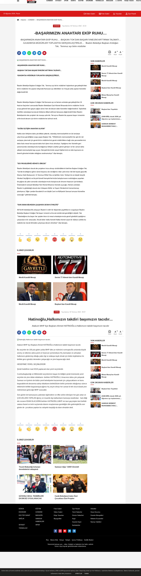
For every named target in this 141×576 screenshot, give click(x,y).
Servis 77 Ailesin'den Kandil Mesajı (69, 277)
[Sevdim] (37, 236)
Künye (61, 540)
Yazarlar (118, 14)
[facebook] (19, 53)
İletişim (67, 540)
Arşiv (74, 518)
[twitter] (24, 53)
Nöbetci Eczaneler (97, 518)
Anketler (93, 509)
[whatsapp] (29, 53)
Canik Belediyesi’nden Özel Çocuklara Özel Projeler (66, 497)
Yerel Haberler (77, 512)
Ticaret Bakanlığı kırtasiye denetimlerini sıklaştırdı (29, 468)
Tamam (86, 573)
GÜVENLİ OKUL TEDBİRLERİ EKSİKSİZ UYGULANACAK (31, 497)
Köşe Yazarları (59, 515)
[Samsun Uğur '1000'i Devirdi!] (70, 454)
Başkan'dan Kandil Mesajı (65, 304)
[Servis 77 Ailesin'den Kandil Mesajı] (70, 265)
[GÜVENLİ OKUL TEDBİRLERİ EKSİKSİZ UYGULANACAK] (34, 483)
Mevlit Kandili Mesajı (27, 277)
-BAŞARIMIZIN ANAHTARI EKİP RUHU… (49, 20)
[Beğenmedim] (46, 236)
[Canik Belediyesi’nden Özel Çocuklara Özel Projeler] (70, 483)
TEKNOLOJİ (23, 528)
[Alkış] (29, 236)
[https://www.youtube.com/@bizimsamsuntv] (64, 531)
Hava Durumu (95, 512)
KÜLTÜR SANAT (24, 515)
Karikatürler (76, 525)
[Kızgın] (54, 236)
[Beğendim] (20, 236)
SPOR (37, 525)
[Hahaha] (63, 236)
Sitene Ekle (54, 540)
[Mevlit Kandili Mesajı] (34, 265)
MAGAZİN (39, 515)
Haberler (23, 20)
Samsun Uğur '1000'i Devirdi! (67, 467)
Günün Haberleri (78, 515)
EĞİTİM (38, 509)
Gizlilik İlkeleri (88, 540)
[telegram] (34, 53)
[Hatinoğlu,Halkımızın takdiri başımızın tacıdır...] (34, 339)
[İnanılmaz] (72, 236)
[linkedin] (39, 53)
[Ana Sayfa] (18, 20)
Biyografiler (58, 518)
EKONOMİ (22, 512)
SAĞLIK (21, 518)
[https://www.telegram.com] (74, 531)
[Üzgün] (80, 236)
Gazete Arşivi (76, 522)
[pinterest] (44, 53)
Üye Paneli (132, 14)
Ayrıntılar (78, 573)
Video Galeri (90, 14)
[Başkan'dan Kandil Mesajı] (70, 291)
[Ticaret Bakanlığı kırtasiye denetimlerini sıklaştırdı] (34, 454)
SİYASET (22, 525)
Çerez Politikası (77, 540)
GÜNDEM (31, 20)
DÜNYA (21, 509)
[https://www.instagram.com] (60, 531)
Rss (47, 540)
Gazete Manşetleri (97, 515)
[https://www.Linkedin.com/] (69, 531)
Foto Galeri (105, 14)
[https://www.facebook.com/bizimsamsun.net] (55, 531)
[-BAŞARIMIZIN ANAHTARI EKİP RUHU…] (32, 60)
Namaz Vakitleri (96, 522)
